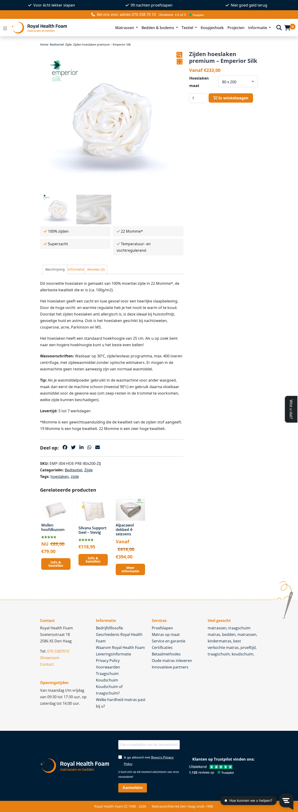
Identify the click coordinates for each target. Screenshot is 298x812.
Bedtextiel (57, 44)
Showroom (49, 657)
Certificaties (162, 647)
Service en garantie (168, 641)
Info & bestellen (55, 564)
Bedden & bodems (158, 27)
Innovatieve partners (170, 667)
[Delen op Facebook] (65, 447)
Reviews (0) (96, 269)
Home (44, 44)
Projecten (235, 27)
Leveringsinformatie (113, 654)
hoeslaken (60, 476)
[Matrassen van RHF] (60, 27)
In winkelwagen (232, 98)
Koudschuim (107, 680)
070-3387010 (58, 651)
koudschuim (242, 654)
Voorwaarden (108, 667)
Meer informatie (130, 569)
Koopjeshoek (212, 27)
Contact (47, 664)
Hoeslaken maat (199, 82)
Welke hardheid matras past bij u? (121, 703)
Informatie (258, 27)
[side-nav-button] (5, 27)
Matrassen (125, 27)
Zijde (68, 44)
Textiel (188, 27)
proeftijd (248, 647)
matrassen (217, 628)
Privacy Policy (108, 660)
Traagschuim (107, 673)
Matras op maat (166, 634)
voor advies (126, 14)
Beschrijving (55, 269)
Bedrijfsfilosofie (109, 628)
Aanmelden (132, 788)
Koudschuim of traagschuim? (109, 690)
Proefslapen (162, 628)
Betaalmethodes (166, 654)
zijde (75, 476)
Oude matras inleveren (172, 660)
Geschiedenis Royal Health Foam (119, 638)
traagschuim (219, 654)
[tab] (55, 269)
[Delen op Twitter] (73, 447)
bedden (229, 634)
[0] (287, 28)
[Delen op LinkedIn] (81, 447)
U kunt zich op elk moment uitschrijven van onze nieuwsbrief (148, 774)
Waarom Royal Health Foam (120, 647)
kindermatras (219, 641)
